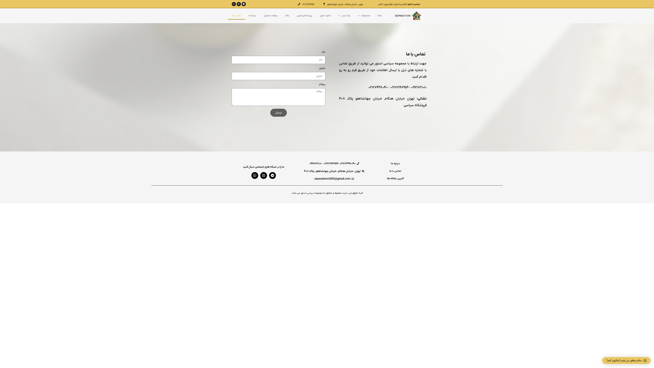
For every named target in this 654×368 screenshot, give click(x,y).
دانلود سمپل (325, 15)
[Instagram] (239, 4)
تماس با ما (236, 15)
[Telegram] (244, 4)
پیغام (322, 84)
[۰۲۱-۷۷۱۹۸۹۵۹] (299, 4)
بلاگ (287, 15)
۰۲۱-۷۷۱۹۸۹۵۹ (308, 4)
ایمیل (322, 68)
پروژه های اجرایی (304, 15)
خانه (380, 15)
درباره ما (252, 15)
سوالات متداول (271, 15)
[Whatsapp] (234, 4)
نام (323, 52)
